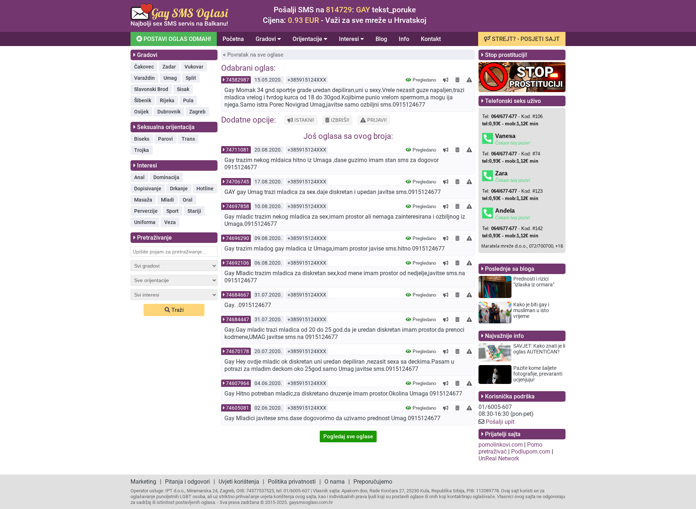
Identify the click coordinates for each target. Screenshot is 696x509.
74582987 (237, 80)
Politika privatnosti (292, 481)
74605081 (237, 408)
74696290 (237, 238)
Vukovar (194, 67)
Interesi (349, 39)
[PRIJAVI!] (469, 79)
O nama (334, 481)
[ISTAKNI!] (445, 79)
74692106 (237, 263)
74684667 (237, 295)
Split (191, 78)
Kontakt (431, 39)
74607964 (237, 383)
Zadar (169, 67)
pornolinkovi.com (500, 444)
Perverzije (146, 211)
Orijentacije (308, 39)
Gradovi (266, 39)
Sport (172, 211)
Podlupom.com (530, 451)
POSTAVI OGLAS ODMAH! (176, 39)
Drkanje (179, 188)
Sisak (183, 89)
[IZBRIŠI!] (457, 79)
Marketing (143, 481)
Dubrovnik (169, 112)
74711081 (237, 150)
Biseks (141, 139)
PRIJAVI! (376, 120)
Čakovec (144, 67)
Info (404, 39)
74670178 (237, 351)
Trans (188, 139)
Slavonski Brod (151, 89)
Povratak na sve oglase (255, 54)
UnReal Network (498, 458)
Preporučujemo (372, 481)
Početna (233, 39)
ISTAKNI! (303, 120)
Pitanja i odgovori (187, 481)
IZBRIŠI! (339, 120)
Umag (170, 78)
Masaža (143, 200)
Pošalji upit (500, 421)
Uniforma (145, 222)
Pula (188, 100)
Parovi (165, 139)
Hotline (205, 188)
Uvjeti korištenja (239, 481)
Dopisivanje (147, 188)
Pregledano (423, 80)
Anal (139, 177)
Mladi (167, 200)
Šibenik (142, 100)
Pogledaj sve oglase (348, 436)
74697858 (237, 206)
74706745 (237, 182)
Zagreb (197, 112)
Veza (170, 222)
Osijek (141, 112)
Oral (187, 200)
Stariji (194, 211)
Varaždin (144, 78)
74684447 (237, 319)
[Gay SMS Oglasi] (179, 24)
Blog (381, 39)
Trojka (141, 150)
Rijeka (167, 100)
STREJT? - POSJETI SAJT (525, 39)
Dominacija (166, 177)
